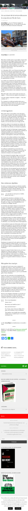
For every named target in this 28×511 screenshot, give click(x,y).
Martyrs (12, 11)
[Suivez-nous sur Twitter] (26, 366)
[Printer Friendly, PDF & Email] (3, 335)
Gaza (2, 11)
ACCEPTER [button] (18, 508)
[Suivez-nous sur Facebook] (23, 366)
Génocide (7, 11)
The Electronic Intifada (19, 329)
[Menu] (26, 2)
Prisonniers (19, 11)
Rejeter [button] (10, 508)
